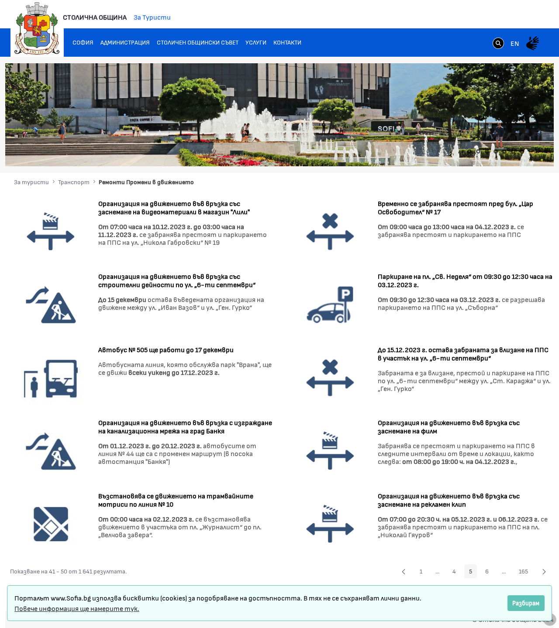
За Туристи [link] (152, 17)
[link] (498, 44)
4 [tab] (495, 151)
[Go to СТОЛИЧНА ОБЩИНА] (37, 28)
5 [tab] (504, 151)
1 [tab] (469, 151)
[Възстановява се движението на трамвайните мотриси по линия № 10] (51, 523)
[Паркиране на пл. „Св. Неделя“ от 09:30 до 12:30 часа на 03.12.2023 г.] (330, 304)
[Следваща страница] (544, 571)
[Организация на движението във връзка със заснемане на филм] (330, 450)
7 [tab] (522, 151)
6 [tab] (513, 151)
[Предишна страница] (403, 571)
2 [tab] (478, 151)
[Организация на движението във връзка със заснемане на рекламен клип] (330, 523)
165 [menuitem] (526, 572)
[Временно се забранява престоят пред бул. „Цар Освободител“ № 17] (330, 230)
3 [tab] (487, 151)
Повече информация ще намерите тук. (76, 608)
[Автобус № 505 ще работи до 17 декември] (51, 377)
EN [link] (515, 43)
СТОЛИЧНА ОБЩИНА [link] (95, 17)
